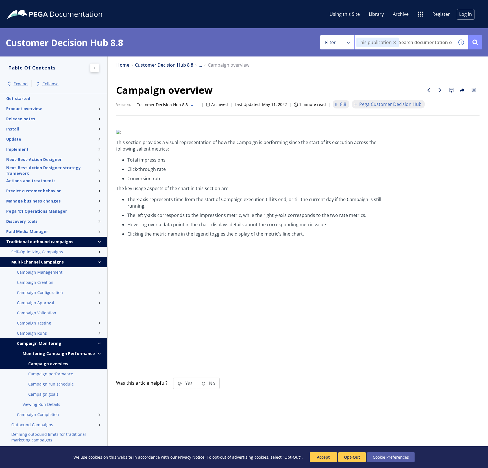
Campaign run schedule (51, 384)
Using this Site (345, 14)
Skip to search (68, 6)
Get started (18, 98)
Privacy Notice (191, 457)
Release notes (20, 118)
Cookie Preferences (391, 457)
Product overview (24, 108)
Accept (323, 457)
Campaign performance (50, 373)
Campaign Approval (35, 302)
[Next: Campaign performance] (440, 90)
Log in (465, 14)
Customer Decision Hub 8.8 (164, 65)
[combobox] (404, 42)
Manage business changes (33, 201)
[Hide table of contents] (94, 68)
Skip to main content (25, 6)
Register (441, 14)
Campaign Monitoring (39, 343)
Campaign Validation (36, 312)
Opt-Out (352, 457)
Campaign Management (39, 272)
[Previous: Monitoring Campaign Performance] (428, 90)
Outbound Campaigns (32, 424)
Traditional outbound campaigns (39, 241)
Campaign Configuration (40, 292)
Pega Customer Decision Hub (390, 104)
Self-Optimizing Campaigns (37, 251)
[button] (395, 42)
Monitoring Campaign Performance (59, 353)
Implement (17, 149)
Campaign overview (48, 363)
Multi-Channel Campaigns (37, 262)
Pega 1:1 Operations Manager (36, 211)
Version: (123, 104)
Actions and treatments (31, 180)
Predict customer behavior (33, 190)
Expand (21, 83)
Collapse (50, 83)
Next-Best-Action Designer (34, 159)
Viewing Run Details (41, 404)
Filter (330, 42)
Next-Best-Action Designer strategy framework (43, 171)
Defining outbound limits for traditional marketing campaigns (48, 437)
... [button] (200, 65)
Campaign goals (43, 394)
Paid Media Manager (27, 231)
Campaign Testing (34, 323)
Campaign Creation (35, 282)
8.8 (343, 104)
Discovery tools (22, 221)
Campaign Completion (38, 414)
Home (122, 65)
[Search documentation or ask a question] (475, 42)
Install (12, 129)
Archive (401, 14)
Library (376, 14)
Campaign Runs (32, 333)
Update (13, 139)
